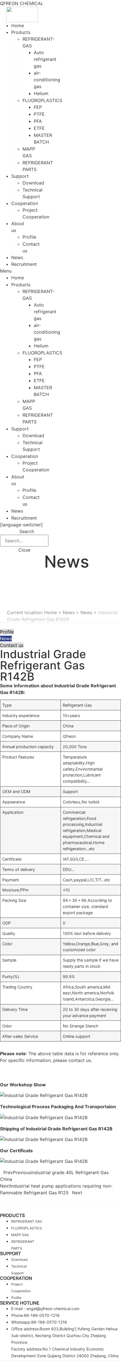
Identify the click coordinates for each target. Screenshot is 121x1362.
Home (17, 277)
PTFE (39, 114)
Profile (29, 237)
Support (20, 176)
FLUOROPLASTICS (42, 100)
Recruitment (24, 264)
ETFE (39, 128)
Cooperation (24, 203)
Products (20, 32)
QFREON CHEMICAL (21, 3)
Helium (41, 93)
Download (33, 183)
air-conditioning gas (47, 79)
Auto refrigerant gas (45, 59)
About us (17, 227)
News (17, 511)
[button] (9, 271)
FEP (38, 107)
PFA (38, 121)
